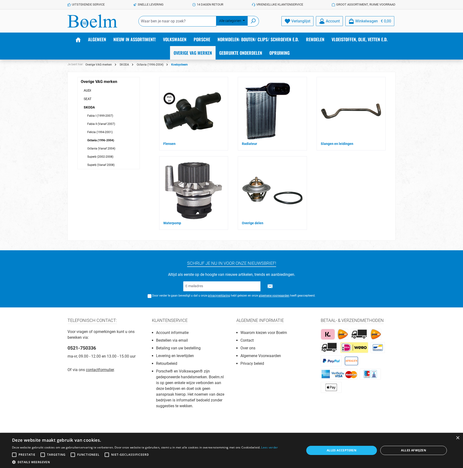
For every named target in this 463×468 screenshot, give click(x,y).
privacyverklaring (219, 295)
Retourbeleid (166, 363)
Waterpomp (172, 223)
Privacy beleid (252, 363)
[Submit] (270, 286)
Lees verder (269, 447)
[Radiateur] (268, 111)
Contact (247, 340)
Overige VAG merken (99, 81)
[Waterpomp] (193, 190)
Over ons (247, 348)
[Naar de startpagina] (92, 21)
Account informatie (172, 332)
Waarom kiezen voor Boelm (263, 332)
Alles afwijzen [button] (413, 450)
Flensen (169, 144)
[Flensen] (192, 111)
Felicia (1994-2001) (100, 132)
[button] (145, 462)
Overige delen (252, 223)
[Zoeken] (253, 21)
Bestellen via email (172, 340)
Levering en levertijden (175, 355)
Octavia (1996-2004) (100, 140)
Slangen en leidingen (337, 144)
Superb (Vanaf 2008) (101, 165)
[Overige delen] (272, 190)
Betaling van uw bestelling (178, 348)
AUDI (87, 90)
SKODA (89, 107)
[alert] (231, 450)
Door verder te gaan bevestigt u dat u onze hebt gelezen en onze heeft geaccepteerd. (233, 295)
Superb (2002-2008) (100, 156)
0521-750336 (82, 348)
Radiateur (249, 144)
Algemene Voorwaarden (260, 355)
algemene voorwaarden (274, 295)
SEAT (87, 99)
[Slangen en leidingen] (351, 111)
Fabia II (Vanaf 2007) (101, 124)
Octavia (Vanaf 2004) (101, 148)
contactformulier (100, 369)
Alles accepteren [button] (341, 450)
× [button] (457, 438)
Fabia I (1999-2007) (100, 115)
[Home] (78, 39)
